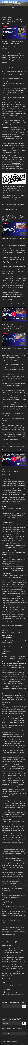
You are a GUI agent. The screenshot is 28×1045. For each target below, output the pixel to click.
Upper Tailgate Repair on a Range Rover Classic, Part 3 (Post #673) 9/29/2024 (13, 218)
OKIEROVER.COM (10, 2)
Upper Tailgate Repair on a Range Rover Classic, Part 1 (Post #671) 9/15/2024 (13, 328)
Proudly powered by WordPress (9, 1041)
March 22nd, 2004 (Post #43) (12, 632)
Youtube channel (16, 163)
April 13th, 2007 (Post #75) (11, 471)
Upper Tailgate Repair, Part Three (10, 443)
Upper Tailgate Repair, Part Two (10, 439)
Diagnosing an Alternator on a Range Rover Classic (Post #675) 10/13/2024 (13, 21)
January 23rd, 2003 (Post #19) (12, 942)
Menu (14, 7)
